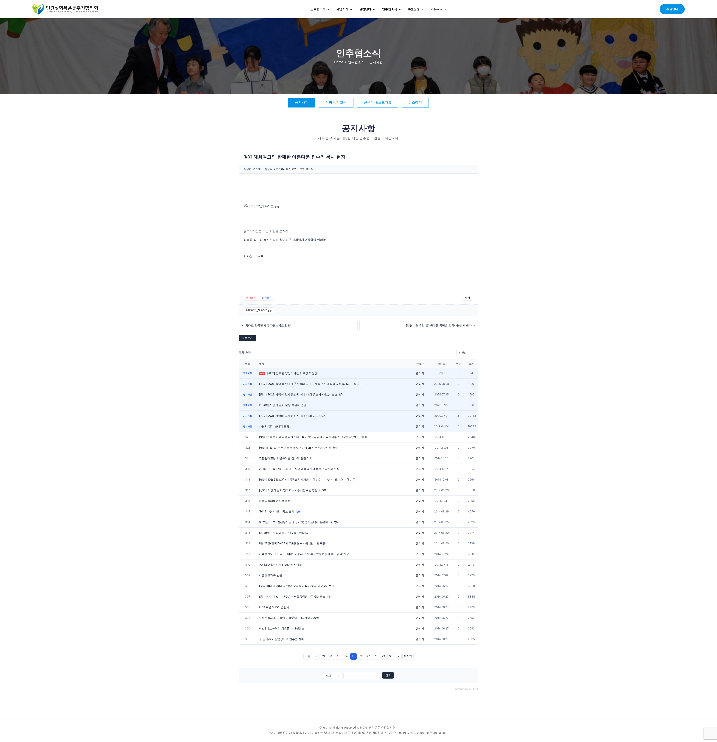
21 (323, 656)
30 (390, 656)
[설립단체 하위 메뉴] (374, 9)
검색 (388, 675)
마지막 (408, 656)
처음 (307, 656)
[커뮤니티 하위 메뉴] (445, 9)
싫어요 (266, 297)
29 (383, 656)
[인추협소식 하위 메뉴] (399, 9)
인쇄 (467, 297)
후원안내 (672, 9)
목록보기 (247, 337)
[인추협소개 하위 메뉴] (328, 9)
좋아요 (250, 297)
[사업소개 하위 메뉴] (351, 9)
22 (331, 656)
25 (353, 656)
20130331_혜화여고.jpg (258, 310)
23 (338, 656)
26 (361, 656)
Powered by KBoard (466, 688)
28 (376, 656)
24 (346, 656)
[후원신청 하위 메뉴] (422, 9)
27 (368, 656)
